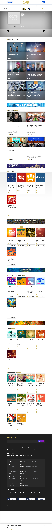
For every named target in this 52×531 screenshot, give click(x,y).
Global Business (33, 92)
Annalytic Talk (30, 238)
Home (10, 5)
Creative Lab (33, 447)
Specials (18, 449)
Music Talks (10, 339)
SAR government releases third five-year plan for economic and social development (15, 149)
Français (16, 455)
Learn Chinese (29, 449)
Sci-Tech (27, 5)
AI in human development (13, 74)
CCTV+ (35, 455)
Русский (24, 455)
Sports (8, 447)
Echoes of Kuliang (21, 403)
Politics (19, 5)
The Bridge (10, 286)
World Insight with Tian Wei (17, 72)
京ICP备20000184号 (18, 503)
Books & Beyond (30, 383)
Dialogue (32, 72)
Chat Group (12, 449)
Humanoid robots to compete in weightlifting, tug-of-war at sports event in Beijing (16, 55)
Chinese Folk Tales (11, 383)
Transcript (23, 449)
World (16, 5)
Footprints (19, 286)
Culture (35, 444)
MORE (16, 110)
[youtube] (4, 8)
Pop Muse (10, 359)
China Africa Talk (20, 238)
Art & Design (38, 447)
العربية (21, 455)
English (8, 455)
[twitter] (2, 8)
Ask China (34, 449)
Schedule (14, 26)
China (13, 5)
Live (39, 5)
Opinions (34, 5)
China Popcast (39, 286)
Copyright (14, 501)
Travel (42, 444)
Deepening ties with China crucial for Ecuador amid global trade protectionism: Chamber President (35, 124)
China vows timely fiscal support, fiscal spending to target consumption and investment (35, 95)
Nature (39, 444)
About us (23, 501)
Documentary (20, 447)
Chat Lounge (38, 238)
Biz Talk (13, 92)
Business (23, 5)
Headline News (11, 238)
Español (12, 455)
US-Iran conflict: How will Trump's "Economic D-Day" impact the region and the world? (35, 55)
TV (44, 5)
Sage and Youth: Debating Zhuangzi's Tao (11, 308)
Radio (42, 5)
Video (8, 449)
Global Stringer (26, 447)
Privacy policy (19, 501)
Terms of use (9, 501)
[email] (6, 8)
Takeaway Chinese (30, 286)
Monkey (9, 423)
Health (30, 5)
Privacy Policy (9, 529)
